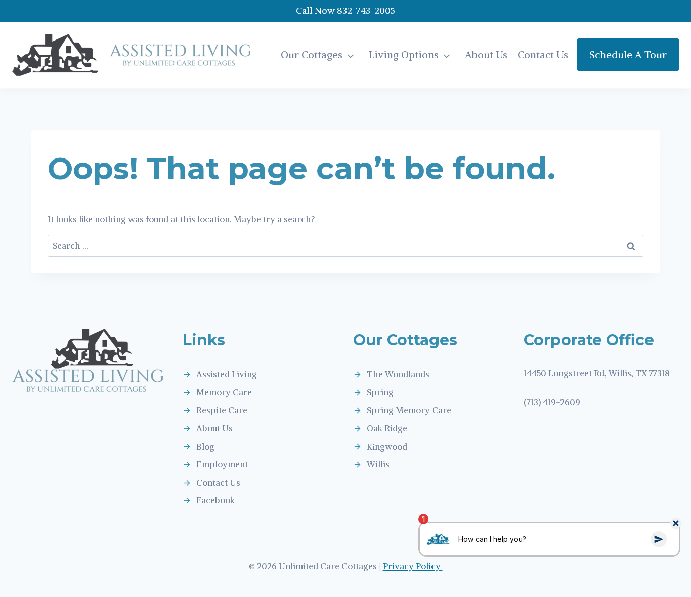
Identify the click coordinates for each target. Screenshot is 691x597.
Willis (378, 464)
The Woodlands (398, 374)
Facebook (215, 500)
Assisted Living (226, 374)
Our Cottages (311, 54)
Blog (205, 446)
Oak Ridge (387, 428)
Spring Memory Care (409, 410)
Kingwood (387, 446)
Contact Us (542, 54)
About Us (486, 54)
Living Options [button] (404, 54)
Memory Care (224, 392)
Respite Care (221, 410)
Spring (380, 392)
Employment (222, 464)
